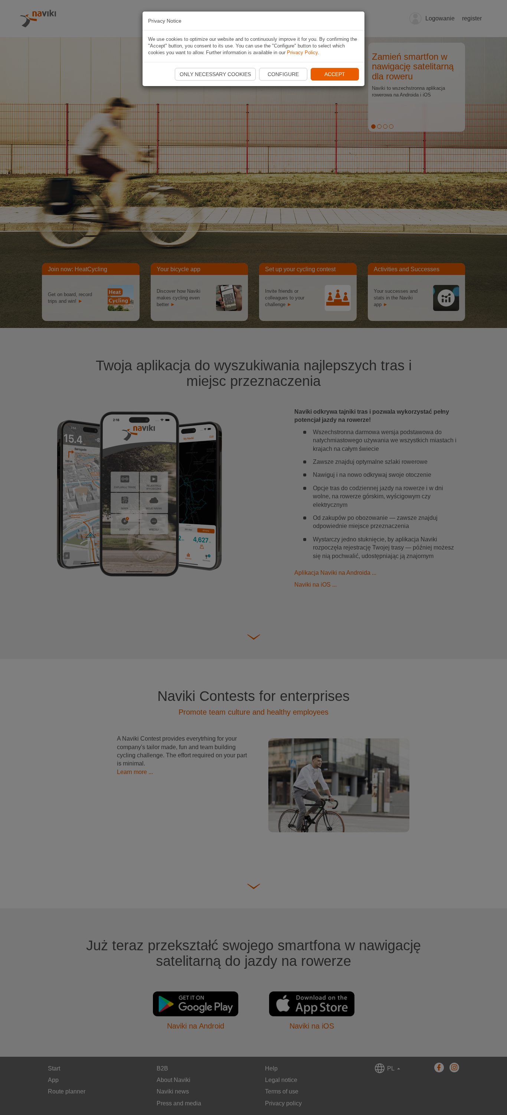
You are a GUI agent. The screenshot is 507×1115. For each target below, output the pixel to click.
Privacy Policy (302, 52)
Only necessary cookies (215, 74)
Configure (283, 74)
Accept (334, 74)
